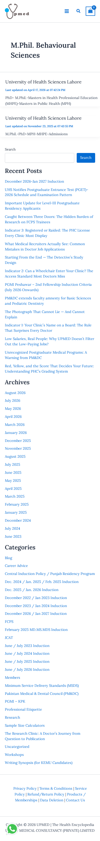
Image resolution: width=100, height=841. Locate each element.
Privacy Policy (25, 788)
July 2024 (12, 528)
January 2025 (16, 512)
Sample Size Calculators (25, 725)
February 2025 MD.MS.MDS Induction (36, 629)
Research (12, 717)
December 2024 (18, 520)
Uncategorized (17, 746)
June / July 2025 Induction (27, 661)
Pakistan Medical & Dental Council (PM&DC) (41, 693)
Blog (8, 557)
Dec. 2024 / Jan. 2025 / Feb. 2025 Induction (42, 581)
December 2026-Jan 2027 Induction (34, 181)
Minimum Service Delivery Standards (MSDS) (42, 685)
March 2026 (15, 424)
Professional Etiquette (23, 709)
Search (10, 149)
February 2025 (17, 504)
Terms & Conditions (55, 788)
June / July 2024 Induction (27, 653)
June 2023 (13, 536)
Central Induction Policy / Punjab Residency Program (50, 573)
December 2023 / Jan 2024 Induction (36, 605)
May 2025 (13, 480)
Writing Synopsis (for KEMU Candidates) (38, 762)
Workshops (14, 754)
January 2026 (16, 432)
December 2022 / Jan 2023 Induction (36, 597)
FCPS (9, 621)
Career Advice (16, 565)
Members (12, 677)
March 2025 (15, 496)
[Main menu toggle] (67, 11)
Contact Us (75, 800)
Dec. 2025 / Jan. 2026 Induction (31, 589)
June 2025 (13, 472)
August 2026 (15, 392)
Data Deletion (51, 800)
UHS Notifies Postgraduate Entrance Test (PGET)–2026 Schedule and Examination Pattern (46, 192)
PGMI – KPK (15, 701)
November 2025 (18, 448)
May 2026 (13, 408)
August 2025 (15, 456)
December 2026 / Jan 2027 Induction (36, 613)
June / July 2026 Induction (27, 669)
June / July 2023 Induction (27, 645)
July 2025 (12, 464)
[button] (78, 11)
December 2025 (18, 440)
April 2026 (13, 416)
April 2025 (13, 488)
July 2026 (12, 400)
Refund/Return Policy (45, 794)
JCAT (9, 637)
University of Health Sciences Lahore (43, 82)
